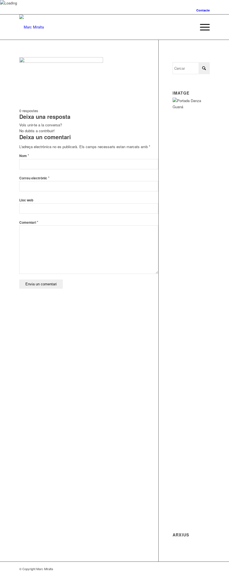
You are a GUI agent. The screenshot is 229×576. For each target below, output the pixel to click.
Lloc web (26, 200)
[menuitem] (202, 10)
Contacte (203, 10)
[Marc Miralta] (31, 27)
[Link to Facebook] (205, 569)
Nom (24, 155)
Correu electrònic (34, 178)
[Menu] (202, 27)
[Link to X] (197, 569)
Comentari (28, 222)
